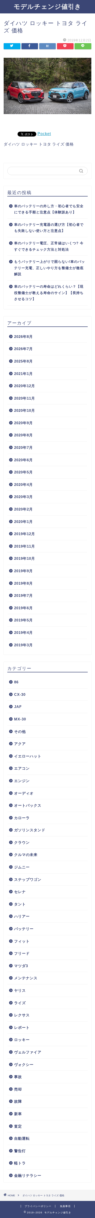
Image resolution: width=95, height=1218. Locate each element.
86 (16, 682)
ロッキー (22, 1040)
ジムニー (22, 867)
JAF (18, 707)
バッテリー (24, 929)
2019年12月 (24, 534)
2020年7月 (23, 447)
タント (20, 904)
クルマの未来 (26, 855)
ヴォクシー (24, 1064)
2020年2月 (23, 509)
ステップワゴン (27, 879)
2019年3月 (23, 645)
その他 (20, 731)
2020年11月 (24, 398)
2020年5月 (23, 472)
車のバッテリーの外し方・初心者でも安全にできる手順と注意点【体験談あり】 (49, 209)
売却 (18, 1089)
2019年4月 (23, 632)
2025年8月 (23, 361)
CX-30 (20, 694)
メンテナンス (26, 978)
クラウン (22, 842)
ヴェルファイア (27, 1052)
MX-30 (20, 719)
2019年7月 (23, 595)
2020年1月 (23, 522)
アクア (20, 744)
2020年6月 (23, 460)
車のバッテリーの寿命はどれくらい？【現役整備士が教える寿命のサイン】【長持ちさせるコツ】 (49, 293)
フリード (22, 953)
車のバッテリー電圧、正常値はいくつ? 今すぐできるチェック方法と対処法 (49, 246)
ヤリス (20, 990)
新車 (18, 1114)
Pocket (44, 134)
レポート (22, 1027)
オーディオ (24, 793)
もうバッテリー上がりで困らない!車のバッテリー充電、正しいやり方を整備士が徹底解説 (49, 268)
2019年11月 (24, 546)
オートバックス (27, 805)
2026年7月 (23, 349)
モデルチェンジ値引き (47, 6)
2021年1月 (23, 374)
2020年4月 (23, 484)
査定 (18, 1126)
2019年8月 (23, 583)
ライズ (20, 1003)
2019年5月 (23, 620)
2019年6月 (23, 608)
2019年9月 (23, 571)
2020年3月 (23, 497)
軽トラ (20, 1163)
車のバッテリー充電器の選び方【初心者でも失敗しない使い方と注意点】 (49, 228)
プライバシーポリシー (38, 1206)
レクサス (22, 1015)
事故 (18, 1077)
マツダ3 (21, 966)
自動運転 (22, 1138)
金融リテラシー (27, 1175)
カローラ (22, 818)
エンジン (22, 781)
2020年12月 (24, 386)
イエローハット (27, 756)
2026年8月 (23, 336)
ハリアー (22, 916)
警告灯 (20, 1151)
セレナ (20, 892)
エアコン (22, 768)
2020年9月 (23, 423)
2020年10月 (24, 410)
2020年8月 (23, 435)
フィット (22, 941)
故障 (18, 1101)
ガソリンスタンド (29, 830)
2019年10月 (24, 558)
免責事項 (65, 1206)
